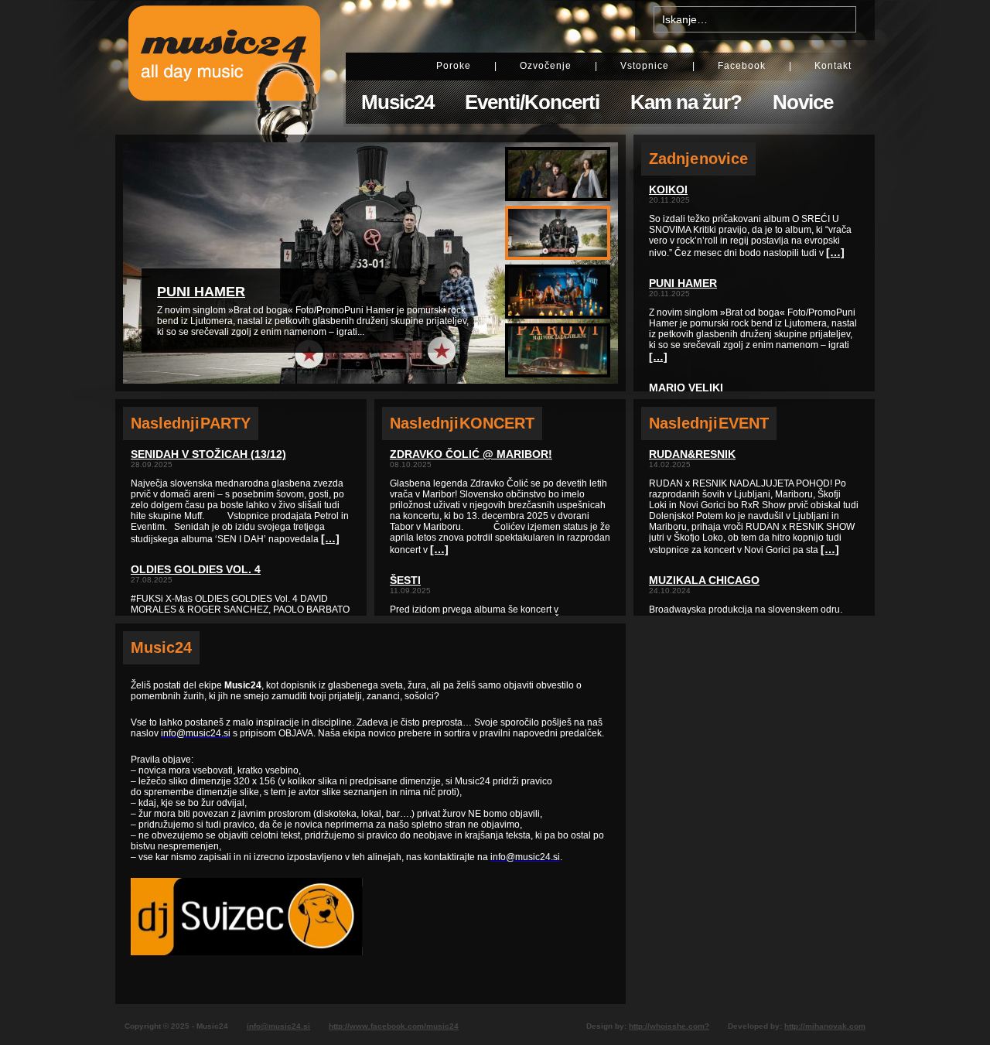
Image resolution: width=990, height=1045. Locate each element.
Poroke (453, 65)
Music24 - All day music (224, 67)
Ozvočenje (546, 65)
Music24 (397, 102)
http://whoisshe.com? (669, 1026)
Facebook (742, 65)
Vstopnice (644, 65)
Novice (803, 102)
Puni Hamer (201, 291)
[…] (330, 538)
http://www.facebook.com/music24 (394, 1026)
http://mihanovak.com (824, 1026)
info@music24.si (278, 1026)
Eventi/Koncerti (532, 102)
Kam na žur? (686, 102)
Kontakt (833, 65)
